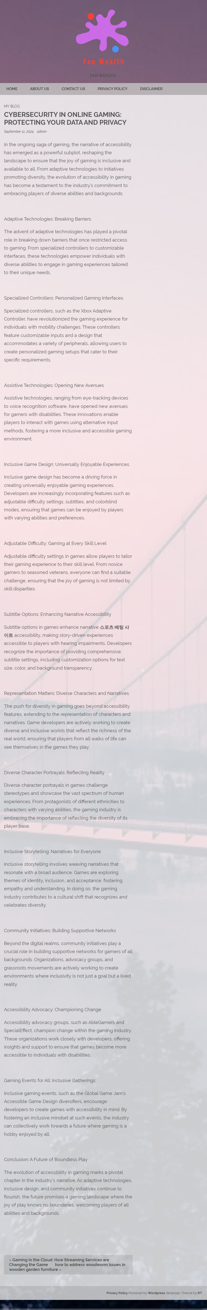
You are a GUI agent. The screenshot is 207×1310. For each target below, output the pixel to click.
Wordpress (156, 1293)
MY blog (12, 106)
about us (39, 89)
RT (200, 1293)
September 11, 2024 (19, 131)
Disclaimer (151, 89)
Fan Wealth (103, 75)
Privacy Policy (112, 89)
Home (11, 89)
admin (42, 131)
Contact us (73, 89)
